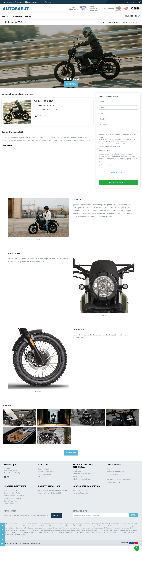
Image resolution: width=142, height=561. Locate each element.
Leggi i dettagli (39, 116)
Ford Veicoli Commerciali (116, 471)
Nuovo (5, 16)
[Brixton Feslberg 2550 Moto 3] (54, 435)
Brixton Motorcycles (113, 22)
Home (103, 22)
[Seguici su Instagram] (8, 477)
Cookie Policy (8, 543)
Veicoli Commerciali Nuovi (82, 479)
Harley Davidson (112, 474)
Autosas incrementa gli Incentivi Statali (52, 490)
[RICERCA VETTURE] (2, 525)
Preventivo (71, 84)
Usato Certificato (113, 477)
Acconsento (104, 165)
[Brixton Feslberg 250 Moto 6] (122, 417)
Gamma (124, 22)
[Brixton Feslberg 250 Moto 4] (54, 417)
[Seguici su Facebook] (5, 477)
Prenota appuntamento (47, 471)
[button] (118, 150)
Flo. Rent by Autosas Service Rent (118, 479)
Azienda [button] (130, 2)
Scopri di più (6, 145)
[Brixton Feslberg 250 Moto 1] (19, 417)
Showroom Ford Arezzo (12, 498)
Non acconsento (117, 165)
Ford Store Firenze (10, 490)
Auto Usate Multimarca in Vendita (84, 474)
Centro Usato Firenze (11, 501)
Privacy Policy (17, 543)
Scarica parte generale (80, 493)
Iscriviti (56, 515)
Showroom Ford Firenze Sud (14, 496)
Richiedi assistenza (45, 474)
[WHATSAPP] (2, 539)
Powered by (125, 543)
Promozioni (16, 16)
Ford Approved (78, 476)
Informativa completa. (126, 146)
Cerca (133, 515)
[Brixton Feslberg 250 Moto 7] (19, 435)
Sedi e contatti (43, 469)
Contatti (29, 16)
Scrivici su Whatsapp (119, 183)
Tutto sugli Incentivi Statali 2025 (50, 493)
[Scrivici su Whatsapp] (137, 548)
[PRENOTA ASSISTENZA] (2, 530)
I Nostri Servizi (43, 477)
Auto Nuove (77, 471)
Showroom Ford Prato (12, 493)
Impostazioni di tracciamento (31, 543)
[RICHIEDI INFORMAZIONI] (2, 534)
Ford (108, 469)
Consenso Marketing (105, 150)
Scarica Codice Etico (80, 490)
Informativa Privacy (111, 153)
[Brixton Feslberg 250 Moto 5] (88, 417)
